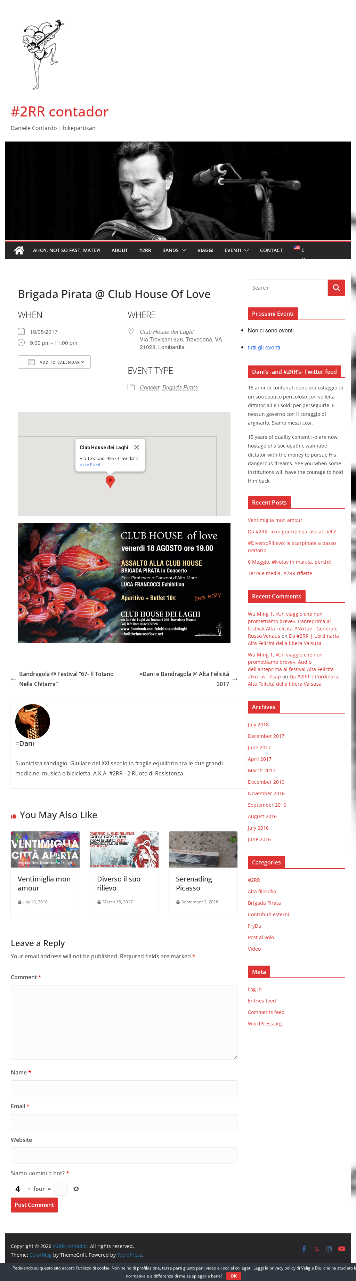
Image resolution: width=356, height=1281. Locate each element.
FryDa (254, 926)
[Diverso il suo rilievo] (124, 836)
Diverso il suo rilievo (118, 883)
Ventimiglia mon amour (44, 883)
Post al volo (261, 937)
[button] (182, 250)
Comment (26, 977)
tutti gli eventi (264, 347)
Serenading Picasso (194, 883)
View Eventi (91, 464)
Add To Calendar (59, 362)
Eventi (233, 250)
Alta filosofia (262, 891)
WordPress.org (265, 1023)
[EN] (297, 250)
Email (20, 1106)
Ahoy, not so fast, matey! (66, 250)
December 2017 (266, 736)
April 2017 (260, 759)
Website (21, 1140)
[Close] (136, 447)
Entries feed (262, 1000)
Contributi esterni (268, 914)
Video (254, 948)
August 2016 (262, 816)
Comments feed (266, 1012)
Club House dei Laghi (167, 332)
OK (233, 1276)
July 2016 (258, 827)
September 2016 (267, 804)
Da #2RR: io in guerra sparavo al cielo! (292, 531)
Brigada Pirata (180, 387)
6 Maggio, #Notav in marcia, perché (289, 561)
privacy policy (282, 1268)
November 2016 (266, 793)
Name (21, 1072)
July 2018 (258, 724)
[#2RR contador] (177, 146)
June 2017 (259, 747)
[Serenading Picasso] (203, 836)
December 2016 (266, 782)
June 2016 (259, 839)
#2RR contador (60, 111)
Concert (149, 387)
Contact (271, 250)
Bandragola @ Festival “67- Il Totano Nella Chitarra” (66, 679)
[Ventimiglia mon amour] (45, 836)
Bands (170, 250)
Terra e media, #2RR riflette (280, 573)
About (120, 250)
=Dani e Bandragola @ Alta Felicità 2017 (184, 679)
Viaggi (205, 250)
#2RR (145, 250)
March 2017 (261, 770)
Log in (255, 989)
